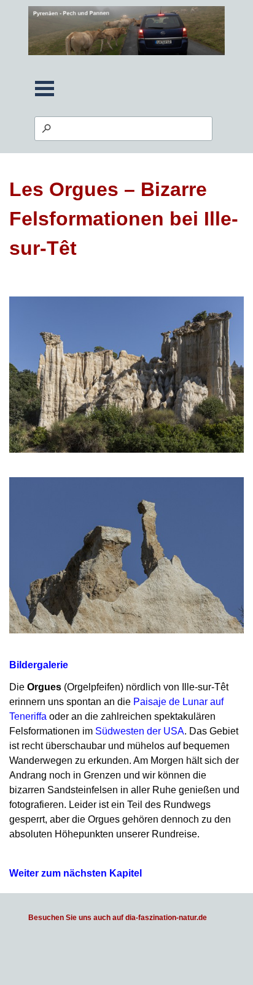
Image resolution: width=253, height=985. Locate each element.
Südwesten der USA (139, 731)
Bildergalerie (38, 665)
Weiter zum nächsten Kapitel (75, 873)
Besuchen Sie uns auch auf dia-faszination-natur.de (117, 917)
